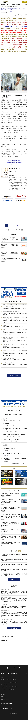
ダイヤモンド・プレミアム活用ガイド (9, 682)
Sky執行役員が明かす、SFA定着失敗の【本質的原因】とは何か (14, 574)
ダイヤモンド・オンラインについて (9, 673)
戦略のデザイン (13, 11)
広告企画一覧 (4, 640)
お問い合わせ (3, 696)
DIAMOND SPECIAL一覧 (7, 636)
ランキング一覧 (14, 375)
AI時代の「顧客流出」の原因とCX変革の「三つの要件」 (14, 564)
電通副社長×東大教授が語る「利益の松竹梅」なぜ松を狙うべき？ (14, 569)
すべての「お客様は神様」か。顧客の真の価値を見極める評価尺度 (14, 555)
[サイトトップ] (6, 2)
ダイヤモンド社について (6, 708)
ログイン (18, 1)
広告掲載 (3, 694)
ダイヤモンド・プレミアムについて (8, 679)
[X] (7, 668)
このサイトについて (5, 677)
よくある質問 (3, 691)
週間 (17, 304)
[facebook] (14, 668)
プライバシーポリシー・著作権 (7, 689)
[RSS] (20, 668)
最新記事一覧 (14, 628)
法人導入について (4, 699)
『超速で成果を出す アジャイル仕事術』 (15, 26)
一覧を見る (14, 579)
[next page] (21, 225)
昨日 (11, 304)
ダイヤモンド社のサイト (6, 703)
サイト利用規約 (4, 684)
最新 (4, 304)
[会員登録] (24, 2)
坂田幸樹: (14, 9)
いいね (24, 304)
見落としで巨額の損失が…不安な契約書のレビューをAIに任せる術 (14, 560)
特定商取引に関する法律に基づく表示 (9, 687)
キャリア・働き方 (4, 11)
